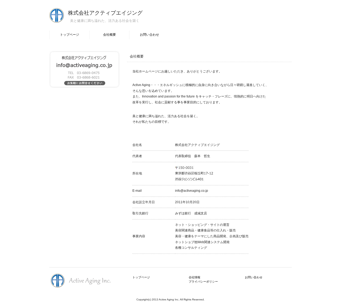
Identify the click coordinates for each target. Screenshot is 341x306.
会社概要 (109, 34)
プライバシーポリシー (203, 281)
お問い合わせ (149, 34)
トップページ (69, 34)
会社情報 (194, 277)
